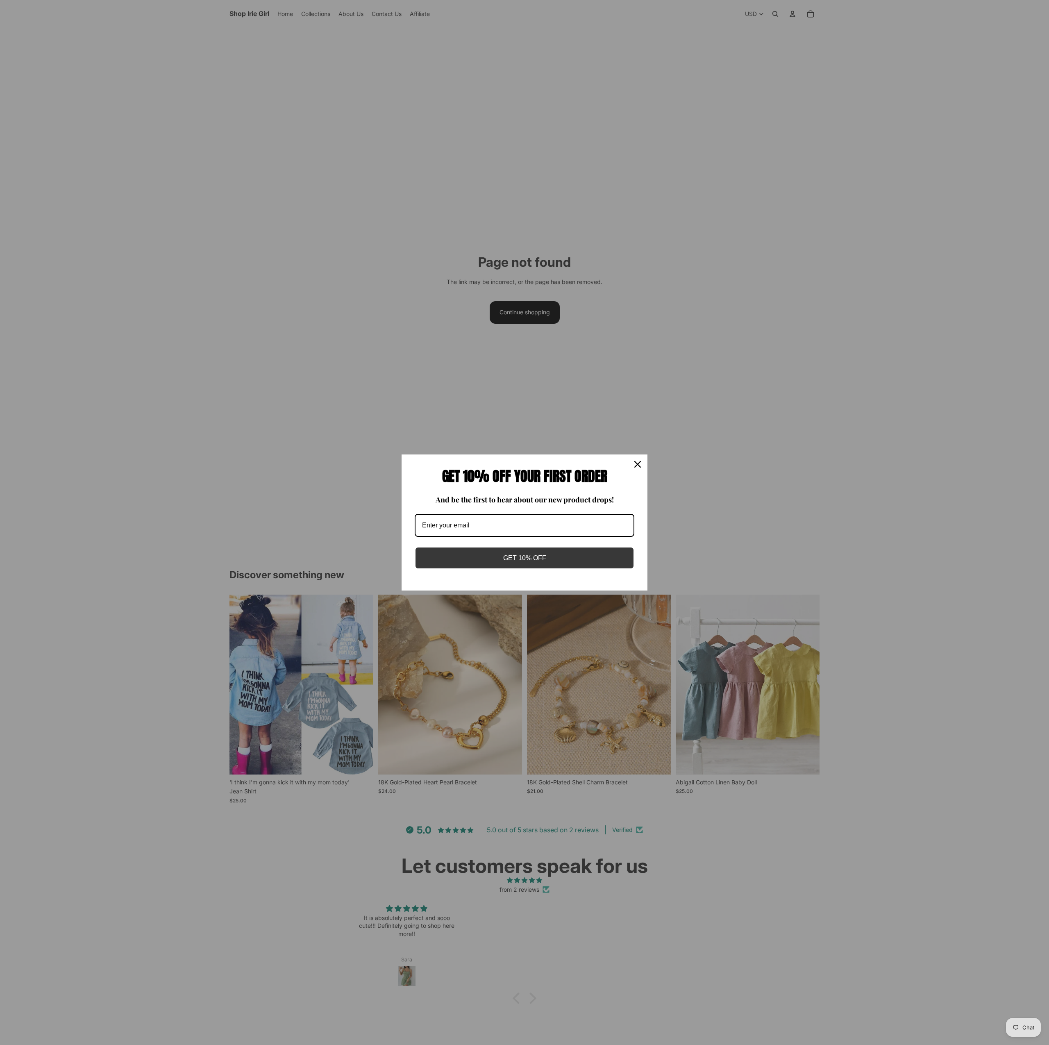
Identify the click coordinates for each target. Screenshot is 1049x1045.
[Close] (637, 464)
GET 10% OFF (524, 557)
